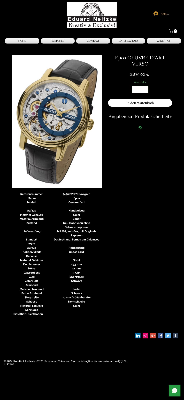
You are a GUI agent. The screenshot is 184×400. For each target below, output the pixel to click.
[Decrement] (135, 89)
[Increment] (145, 89)
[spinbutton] (140, 89)
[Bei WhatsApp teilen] (140, 128)
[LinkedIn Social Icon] (138, 335)
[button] (173, 31)
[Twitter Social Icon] (168, 335)
